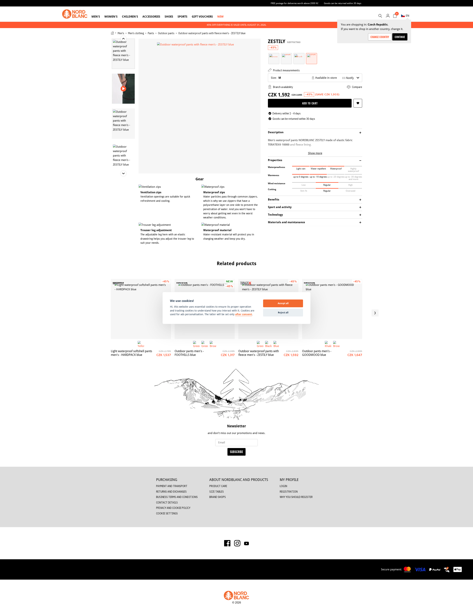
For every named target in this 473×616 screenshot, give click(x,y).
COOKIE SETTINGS (167, 513)
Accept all (283, 303)
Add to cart (310, 103)
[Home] (112, 33)
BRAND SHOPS (217, 497)
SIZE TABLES (216, 491)
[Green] (273, 55)
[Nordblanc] (75, 14)
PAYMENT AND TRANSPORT (171, 486)
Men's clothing (136, 33)
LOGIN (283, 486)
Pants (151, 33)
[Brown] (213, 344)
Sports (182, 16)
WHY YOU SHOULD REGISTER (296, 497)
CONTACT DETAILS (167, 502)
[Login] (387, 15)
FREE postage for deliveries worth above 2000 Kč (294, 3)
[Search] (380, 16)
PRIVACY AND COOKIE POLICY (173, 508)
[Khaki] (328, 344)
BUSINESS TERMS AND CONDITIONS (177, 497)
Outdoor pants (166, 33)
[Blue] (286, 55)
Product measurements (286, 70)
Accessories (151, 16)
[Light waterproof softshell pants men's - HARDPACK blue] (141, 309)
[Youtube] (246, 543)
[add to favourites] (357, 103)
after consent (243, 314)
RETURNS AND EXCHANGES (171, 491)
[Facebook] (227, 543)
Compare (356, 87)
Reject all (283, 312)
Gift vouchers (202, 16)
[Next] (375, 313)
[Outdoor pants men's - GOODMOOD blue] (332, 309)
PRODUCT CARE (218, 486)
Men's (95, 16)
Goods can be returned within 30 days (342, 3)
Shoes (169, 16)
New (220, 16)
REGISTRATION (289, 491)
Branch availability (283, 87)
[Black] (299, 55)
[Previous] (98, 313)
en (407, 15)
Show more (315, 153)
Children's (130, 16)
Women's (111, 16)
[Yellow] (141, 344)
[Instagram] (237, 543)
